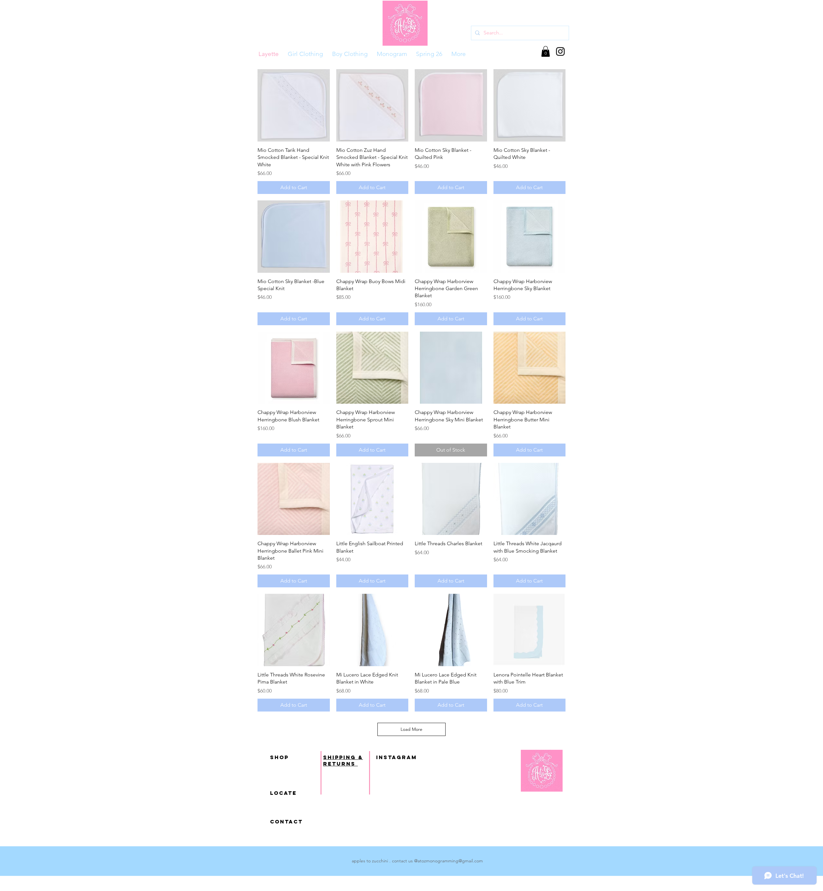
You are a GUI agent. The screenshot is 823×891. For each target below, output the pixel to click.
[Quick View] (294, 105)
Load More (411, 729)
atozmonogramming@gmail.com (450, 861)
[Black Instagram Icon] (560, 51)
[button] (545, 51)
